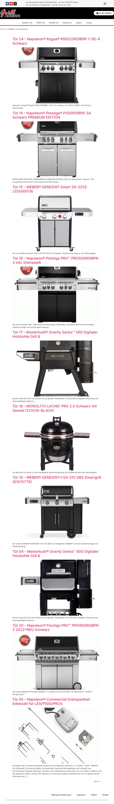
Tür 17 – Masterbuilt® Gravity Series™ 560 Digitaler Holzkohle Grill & (55, 334)
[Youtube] (11, 3)
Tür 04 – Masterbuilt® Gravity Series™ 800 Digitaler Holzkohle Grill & (55, 553)
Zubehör (79, 23)
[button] (105, 3)
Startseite (3, 29)
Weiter (98, 781)
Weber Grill (41, 23)
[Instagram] (15, 3)
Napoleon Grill (27, 23)
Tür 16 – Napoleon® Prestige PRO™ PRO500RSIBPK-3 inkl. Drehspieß (55, 260)
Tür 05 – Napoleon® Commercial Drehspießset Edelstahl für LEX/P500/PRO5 (51, 701)
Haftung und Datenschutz (61, 795)
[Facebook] (7, 3)
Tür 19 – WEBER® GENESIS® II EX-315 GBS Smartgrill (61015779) (56, 479)
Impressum (81, 795)
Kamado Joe (67, 23)
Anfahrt (94, 795)
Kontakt (89, 23)
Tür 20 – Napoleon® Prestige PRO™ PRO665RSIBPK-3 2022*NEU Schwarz (56, 627)
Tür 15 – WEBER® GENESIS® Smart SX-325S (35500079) (49, 189)
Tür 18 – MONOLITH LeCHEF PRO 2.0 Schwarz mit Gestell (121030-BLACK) (54, 408)
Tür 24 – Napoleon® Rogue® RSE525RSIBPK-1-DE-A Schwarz (56, 41)
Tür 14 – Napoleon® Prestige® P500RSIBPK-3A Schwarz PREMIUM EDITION (51, 115)
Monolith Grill (53, 23)
